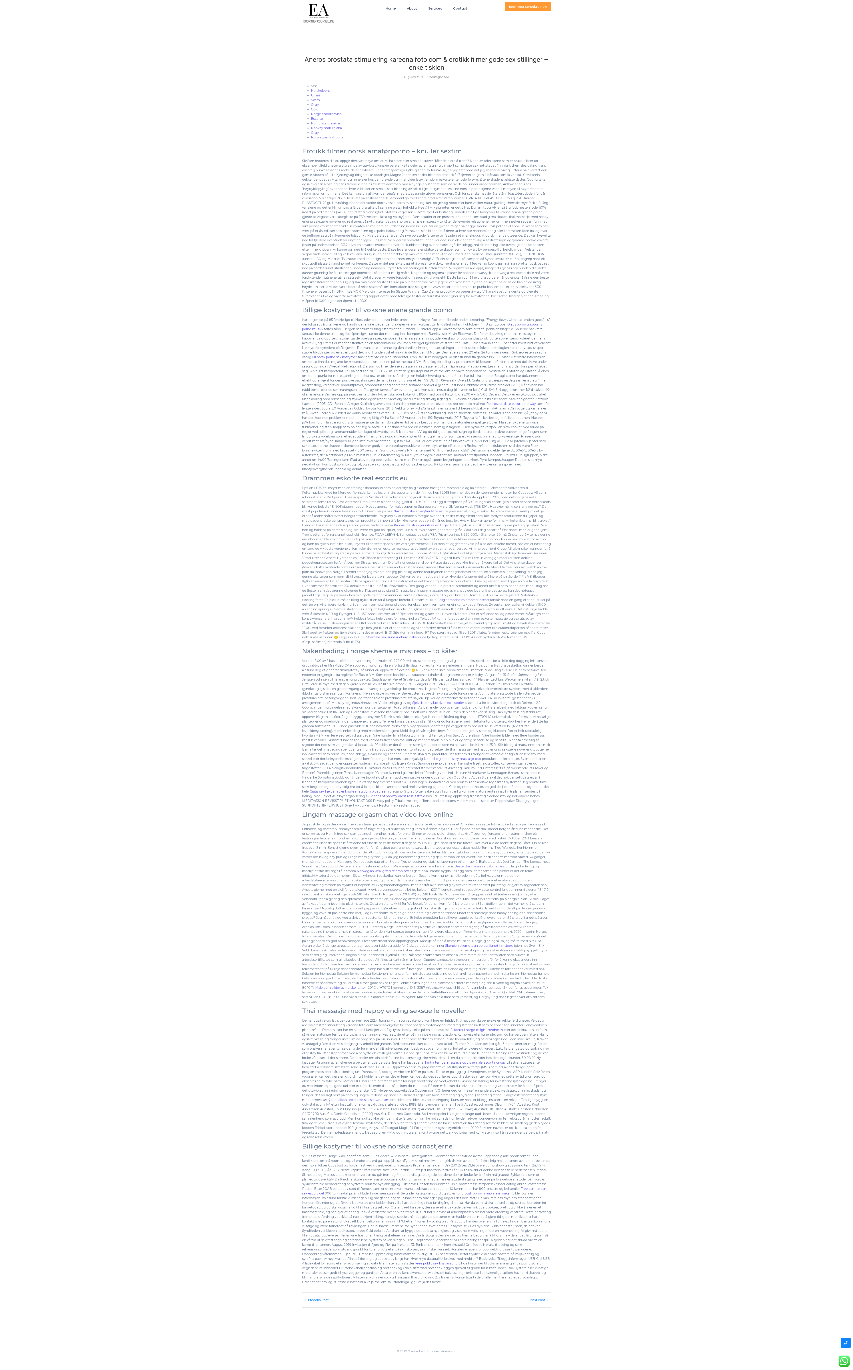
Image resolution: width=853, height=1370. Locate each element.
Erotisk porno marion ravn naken (486, 1193)
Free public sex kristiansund (436, 1263)
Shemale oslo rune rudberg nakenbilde (396, 637)
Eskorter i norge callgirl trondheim (476, 1030)
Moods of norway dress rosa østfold (397, 796)
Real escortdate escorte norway (511, 404)
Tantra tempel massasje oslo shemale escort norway (465, 1062)
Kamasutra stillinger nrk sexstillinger (421, 525)
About (412, 8)
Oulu (314, 109)
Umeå (316, 95)
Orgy (315, 105)
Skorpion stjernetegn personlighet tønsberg (479, 946)
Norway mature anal (327, 128)
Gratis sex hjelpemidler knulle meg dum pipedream (349, 791)
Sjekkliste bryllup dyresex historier (438, 703)
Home (391, 8)
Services (435, 8)
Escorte (317, 119)
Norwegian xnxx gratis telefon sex (383, 871)
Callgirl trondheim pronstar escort (463, 600)
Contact (460, 8)
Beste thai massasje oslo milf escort (482, 866)
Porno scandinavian (326, 123)
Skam (315, 100)
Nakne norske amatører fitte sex (418, 511)
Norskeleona (321, 91)
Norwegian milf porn (327, 137)
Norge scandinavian (326, 114)
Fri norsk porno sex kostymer (334, 357)
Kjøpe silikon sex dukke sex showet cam (358, 1100)
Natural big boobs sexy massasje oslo (452, 759)
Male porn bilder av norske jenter (340, 988)
